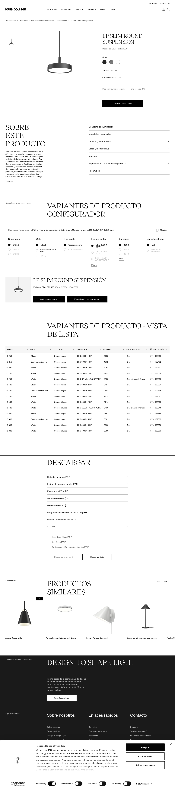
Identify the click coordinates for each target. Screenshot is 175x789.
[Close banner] (171, 744)
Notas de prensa (137, 740)
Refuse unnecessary (145, 765)
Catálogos (93, 740)
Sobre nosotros (53, 727)
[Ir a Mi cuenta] (163, 12)
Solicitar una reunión (139, 731)
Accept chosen (145, 756)
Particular (153, 3)
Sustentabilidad (53, 731)
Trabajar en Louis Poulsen (58, 740)
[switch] (78, 783)
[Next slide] (165, 581)
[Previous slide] (158, 581)
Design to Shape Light (56, 735)
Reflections (93, 735)
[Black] (104, 62)
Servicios (93, 727)
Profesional (165, 3)
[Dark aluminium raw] (111, 62)
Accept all (145, 747)
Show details (142, 783)
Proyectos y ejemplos (98, 731)
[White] (118, 62)
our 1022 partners (53, 750)
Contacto (134, 727)
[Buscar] (168, 12)
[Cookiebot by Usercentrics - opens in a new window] (18, 784)
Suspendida (10, 580)
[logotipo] (15, 9)
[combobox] (17, 350)
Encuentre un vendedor (140, 735)
